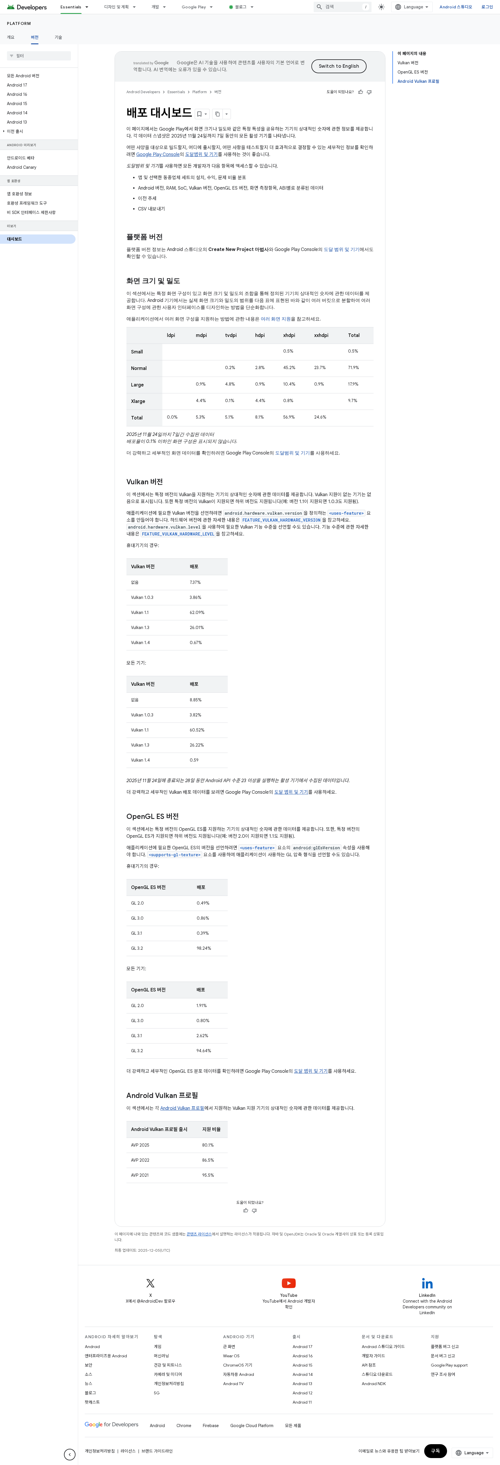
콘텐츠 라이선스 (199, 1234)
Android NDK (374, 1383)
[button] (38, 131)
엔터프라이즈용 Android (106, 1355)
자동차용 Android (238, 1374)
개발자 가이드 (373, 1355)
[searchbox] (39, 55)
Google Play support (449, 1365)
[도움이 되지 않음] (369, 92)
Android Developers (143, 91)
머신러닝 (161, 1355)
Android (92, 1346)
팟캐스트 (92, 1402)
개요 (11, 37)
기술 (58, 37)
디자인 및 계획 (116, 7)
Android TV (233, 1383)
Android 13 (302, 1383)
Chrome (184, 1425)
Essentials (71, 7)
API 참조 (369, 1365)
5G (157, 1393)
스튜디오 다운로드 (377, 1374)
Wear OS (231, 1355)
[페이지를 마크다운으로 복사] (217, 114)
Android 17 (302, 1346)
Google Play (194, 7)
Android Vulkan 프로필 (182, 1108)
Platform (19, 23)
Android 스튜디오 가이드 (383, 1346)
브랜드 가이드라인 (157, 1451)
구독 (435, 1451)
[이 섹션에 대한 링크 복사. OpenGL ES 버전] (184, 817)
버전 (35, 37)
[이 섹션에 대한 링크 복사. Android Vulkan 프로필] (203, 1096)
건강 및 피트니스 (168, 1365)
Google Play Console (158, 154)
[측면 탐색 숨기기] (70, 1454)
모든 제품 (293, 1425)
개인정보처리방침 (169, 1383)
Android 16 (303, 1355)
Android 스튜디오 (456, 7)
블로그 (241, 7)
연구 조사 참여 (443, 1374)
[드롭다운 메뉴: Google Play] (214, 7)
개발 (155, 7)
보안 (88, 1365)
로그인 (487, 7)
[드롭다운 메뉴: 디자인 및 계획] (137, 7)
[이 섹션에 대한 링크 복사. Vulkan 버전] (168, 482)
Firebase (211, 1425)
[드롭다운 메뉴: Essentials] (89, 7)
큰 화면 (229, 1346)
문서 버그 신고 (443, 1355)
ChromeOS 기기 (237, 1365)
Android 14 (303, 1374)
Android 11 (302, 1402)
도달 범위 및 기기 (291, 792)
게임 (157, 1346)
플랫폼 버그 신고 (445, 1346)
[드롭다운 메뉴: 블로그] (254, 7)
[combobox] (343, 7)
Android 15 (302, 1365)
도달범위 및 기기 (201, 154)
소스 (88, 1374)
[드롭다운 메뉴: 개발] (167, 7)
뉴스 (88, 1383)
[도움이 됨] (360, 92)
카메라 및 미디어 (168, 1374)
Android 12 (302, 1393)
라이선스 (128, 1451)
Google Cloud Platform (251, 1425)
